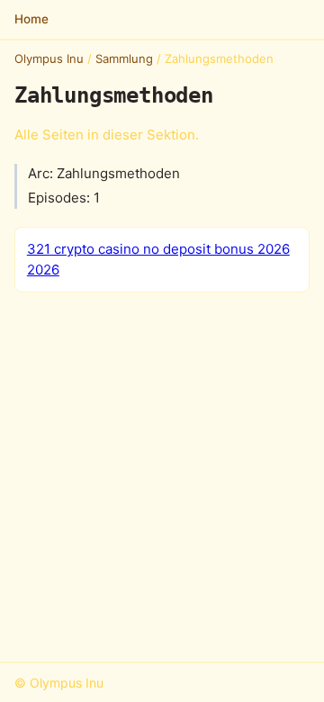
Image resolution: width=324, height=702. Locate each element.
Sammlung (124, 58)
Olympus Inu (49, 58)
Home (31, 19)
